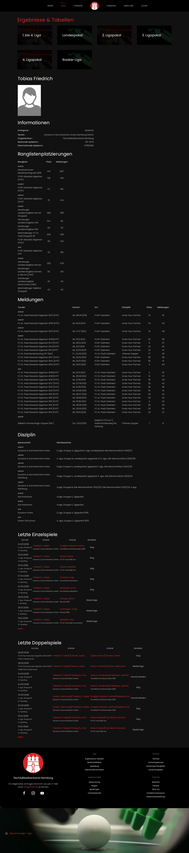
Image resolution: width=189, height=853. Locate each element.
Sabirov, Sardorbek (100, 675)
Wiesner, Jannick (120, 675)
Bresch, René (66, 556)
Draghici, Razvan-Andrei (72, 545)
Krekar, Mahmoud (116, 666)
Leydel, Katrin (97, 655)
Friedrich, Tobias (41, 545)
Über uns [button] (128, 5)
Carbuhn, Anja (67, 577)
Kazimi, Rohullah (68, 566)
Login (144, 5)
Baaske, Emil (123, 696)
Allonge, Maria (67, 598)
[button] (94, 828)
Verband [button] (111, 5)
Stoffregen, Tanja (68, 609)
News (50, 5)
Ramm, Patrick (98, 666)
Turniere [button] (78, 5)
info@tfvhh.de (31, 786)
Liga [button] (63, 5)
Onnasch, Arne (78, 675)
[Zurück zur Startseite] (94, 6)
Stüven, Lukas (78, 655)
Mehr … (21, 628)
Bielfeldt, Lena (67, 619)
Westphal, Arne (67, 587)
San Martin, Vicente (115, 717)
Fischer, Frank (113, 655)
